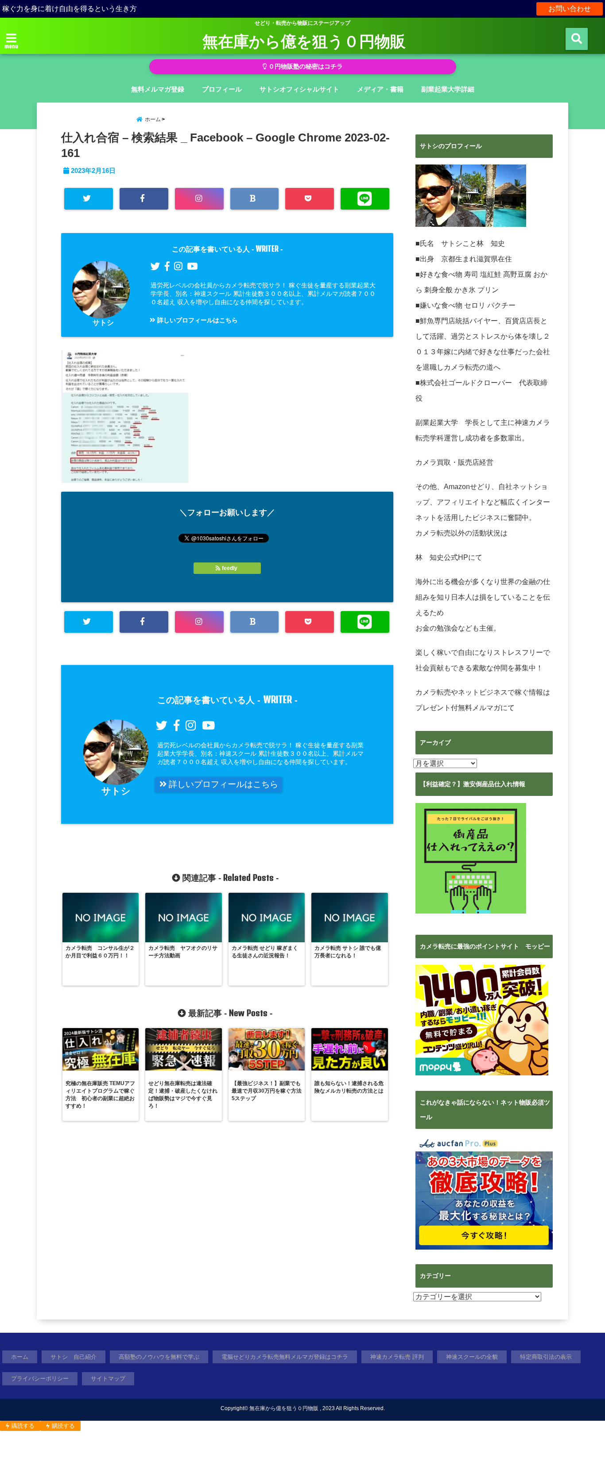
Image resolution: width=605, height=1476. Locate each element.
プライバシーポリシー (40, 1378)
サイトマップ (108, 1378)
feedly (230, 568)
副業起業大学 (436, 422)
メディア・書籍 (380, 89)
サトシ (103, 322)
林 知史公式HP (441, 557)
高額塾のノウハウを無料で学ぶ (159, 1357)
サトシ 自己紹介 (73, 1357)
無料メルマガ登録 (157, 89)
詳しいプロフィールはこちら (196, 320)
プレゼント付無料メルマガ (457, 707)
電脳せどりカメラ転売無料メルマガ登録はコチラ (284, 1357)
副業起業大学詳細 (447, 89)
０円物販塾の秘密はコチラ (305, 66)
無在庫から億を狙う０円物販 (304, 40)
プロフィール (222, 89)
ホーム (19, 1357)
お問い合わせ (569, 8)
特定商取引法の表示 (546, 1357)
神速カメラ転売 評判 (397, 1357)
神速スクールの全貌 (472, 1357)
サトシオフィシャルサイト (299, 89)
